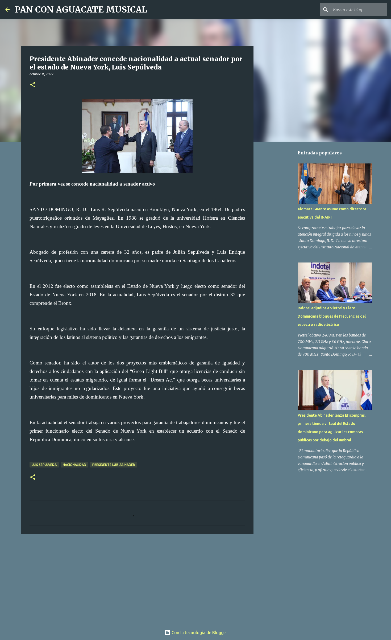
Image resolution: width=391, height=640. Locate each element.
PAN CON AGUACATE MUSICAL (81, 9)
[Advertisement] (137, 579)
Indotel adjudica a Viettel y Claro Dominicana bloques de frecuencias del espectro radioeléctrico (332, 316)
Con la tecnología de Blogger (198, 632)
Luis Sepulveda (44, 464)
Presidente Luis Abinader (113, 464)
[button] (33, 85)
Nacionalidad (74, 464)
